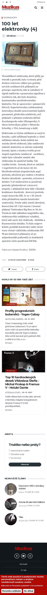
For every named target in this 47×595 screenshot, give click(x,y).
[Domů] (10, 7)
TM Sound (22, 505)
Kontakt (23, 564)
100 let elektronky (18, 260)
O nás (23, 570)
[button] (12, 269)
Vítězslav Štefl (13, 392)
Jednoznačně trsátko (20, 451)
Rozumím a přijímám (11, 591)
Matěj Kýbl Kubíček (14, 319)
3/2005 (32, 250)
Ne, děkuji (28, 591)
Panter (21, 492)
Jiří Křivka (11, 36)
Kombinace (16, 458)
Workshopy (10, 18)
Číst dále (8, 343)
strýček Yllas (23, 520)
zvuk (32, 260)
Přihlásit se (41, 2)
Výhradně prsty (17, 454)
